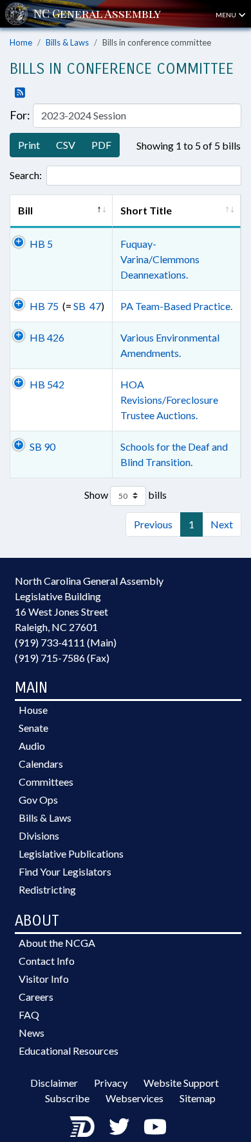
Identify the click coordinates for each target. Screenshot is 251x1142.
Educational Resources (68, 1050)
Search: (26, 175)
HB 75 (44, 306)
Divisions (39, 835)
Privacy (110, 1083)
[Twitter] (119, 1126)
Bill (32, 210)
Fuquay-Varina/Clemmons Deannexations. (160, 259)
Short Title (146, 210)
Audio (32, 746)
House (33, 710)
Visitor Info (44, 979)
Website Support (181, 1083)
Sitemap (198, 1098)
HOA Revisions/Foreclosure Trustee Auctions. (169, 399)
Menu (226, 15)
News (31, 1032)
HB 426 (47, 337)
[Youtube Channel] (155, 1126)
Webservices (134, 1098)
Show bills (125, 494)
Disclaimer (54, 1083)
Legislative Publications (71, 853)
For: (20, 115)
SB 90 (42, 446)
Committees (46, 781)
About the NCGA (57, 943)
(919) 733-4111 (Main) (65, 642)
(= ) (67, 306)
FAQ (29, 1014)
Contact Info (47, 961)
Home (21, 42)
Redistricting (47, 889)
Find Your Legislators (65, 871)
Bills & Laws (67, 42)
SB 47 (87, 306)
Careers (36, 997)
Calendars (41, 763)
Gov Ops (38, 799)
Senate (33, 728)
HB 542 (47, 384)
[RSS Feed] (17, 93)
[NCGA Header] (97, 13)
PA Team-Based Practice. (176, 306)
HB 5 (41, 244)
